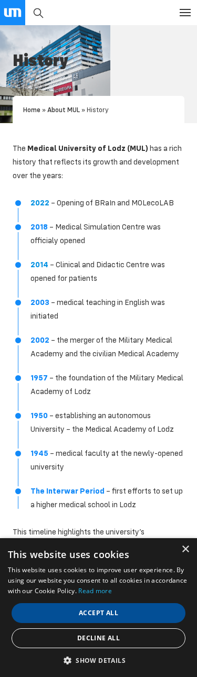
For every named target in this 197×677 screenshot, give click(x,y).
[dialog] (98, 607)
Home (31, 109)
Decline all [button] (98, 638)
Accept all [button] (98, 612)
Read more (95, 590)
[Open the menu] (185, 12)
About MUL (63, 109)
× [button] (185, 549)
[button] (98, 660)
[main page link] (12, 12)
